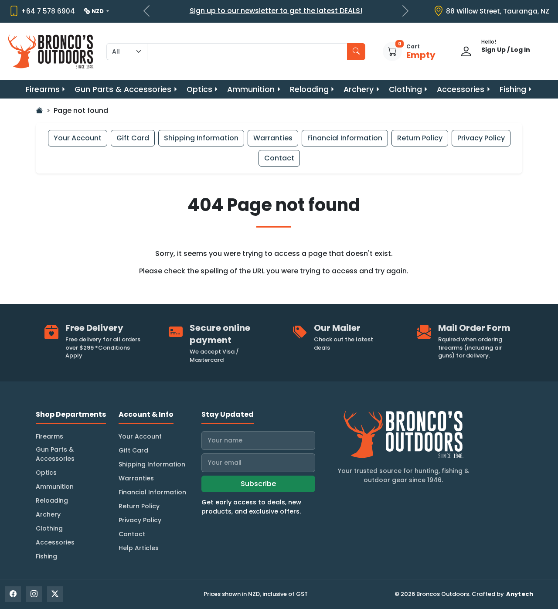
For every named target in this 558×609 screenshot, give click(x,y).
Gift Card (132, 138)
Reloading (309, 89)
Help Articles (139, 548)
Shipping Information (201, 138)
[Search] (356, 51)
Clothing (405, 89)
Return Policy (419, 138)
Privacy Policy (481, 138)
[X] (55, 594)
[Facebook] (13, 594)
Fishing (513, 89)
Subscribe (258, 484)
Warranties (273, 138)
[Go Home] (39, 110)
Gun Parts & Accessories (123, 89)
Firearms (43, 89)
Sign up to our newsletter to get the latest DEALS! (276, 11)
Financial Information (344, 138)
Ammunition (251, 89)
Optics (199, 89)
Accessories (460, 89)
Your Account (78, 138)
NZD (98, 11)
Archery (359, 89)
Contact (279, 158)
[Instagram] (34, 594)
